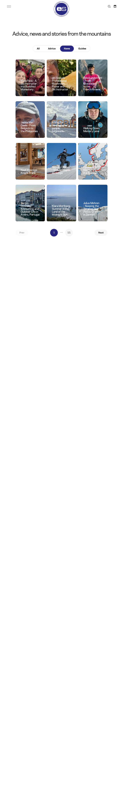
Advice (52, 48)
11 (68, 232)
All (38, 48)
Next (101, 232)
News (67, 48)
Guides (82, 48)
